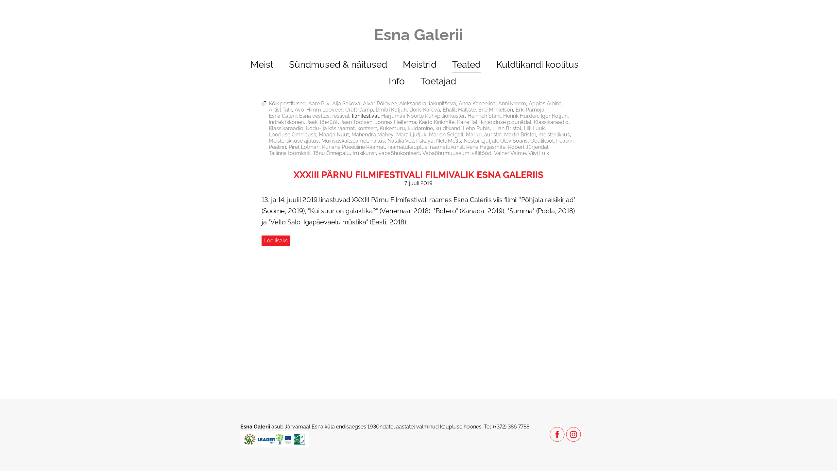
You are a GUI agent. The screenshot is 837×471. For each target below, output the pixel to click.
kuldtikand (448, 128)
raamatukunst (447, 147)
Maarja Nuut (334, 134)
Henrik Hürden (520, 116)
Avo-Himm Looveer (319, 110)
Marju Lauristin (484, 134)
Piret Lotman (304, 147)
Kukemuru (392, 128)
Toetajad (438, 81)
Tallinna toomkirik (289, 153)
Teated (466, 64)
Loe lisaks (276, 240)
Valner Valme (510, 153)
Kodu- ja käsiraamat (330, 128)
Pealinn (564, 141)
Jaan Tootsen (356, 122)
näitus (377, 141)
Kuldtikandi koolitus (537, 64)
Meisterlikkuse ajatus (294, 141)
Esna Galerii (283, 116)
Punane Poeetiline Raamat (353, 147)
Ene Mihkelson (495, 110)
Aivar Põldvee (380, 103)
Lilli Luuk (534, 128)
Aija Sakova (346, 103)
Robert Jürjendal (528, 147)
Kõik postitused (287, 103)
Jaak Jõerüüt (322, 122)
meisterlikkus (554, 134)
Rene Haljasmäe (485, 147)
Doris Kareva (424, 110)
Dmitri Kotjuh (391, 110)
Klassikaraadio (551, 122)
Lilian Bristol (506, 128)
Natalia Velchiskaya (410, 141)
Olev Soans (514, 141)
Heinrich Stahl (484, 116)
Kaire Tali (467, 122)
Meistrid (419, 64)
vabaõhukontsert (399, 153)
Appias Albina (545, 103)
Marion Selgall (446, 134)
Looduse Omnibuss (292, 134)
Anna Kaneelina (477, 103)
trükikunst (364, 153)
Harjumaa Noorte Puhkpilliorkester (423, 116)
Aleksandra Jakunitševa (427, 103)
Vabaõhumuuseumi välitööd (456, 153)
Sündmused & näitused (338, 64)
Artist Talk (280, 110)
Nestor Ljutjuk (481, 141)
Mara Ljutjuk (411, 134)
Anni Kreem (512, 103)
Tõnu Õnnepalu (331, 153)
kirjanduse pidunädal (506, 122)
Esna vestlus (314, 116)
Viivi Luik (538, 153)
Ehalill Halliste (459, 110)
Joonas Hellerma (395, 122)
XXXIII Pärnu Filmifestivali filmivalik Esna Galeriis (418, 174)
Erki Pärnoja (530, 110)
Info (397, 81)
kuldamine (420, 128)
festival (340, 116)
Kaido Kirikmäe (436, 122)
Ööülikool (542, 141)
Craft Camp (359, 110)
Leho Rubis (476, 128)
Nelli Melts (448, 141)
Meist (261, 64)
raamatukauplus (407, 147)
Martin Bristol (520, 134)
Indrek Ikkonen (286, 122)
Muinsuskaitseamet (344, 141)
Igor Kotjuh (554, 116)
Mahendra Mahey (372, 134)
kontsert (367, 128)
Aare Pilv (319, 103)
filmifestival (365, 116)
